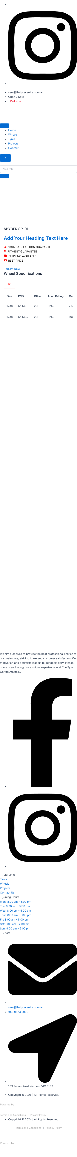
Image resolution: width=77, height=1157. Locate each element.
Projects (13, 143)
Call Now (15, 101)
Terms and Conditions (13, 1114)
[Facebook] (42, 786)
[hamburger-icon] (4, 125)
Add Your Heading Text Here (36, 238)
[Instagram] (42, 83)
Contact (13, 148)
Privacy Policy (38, 1114)
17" (9, 283)
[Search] (4, 176)
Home (12, 130)
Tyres (11, 139)
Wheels (13, 134)
